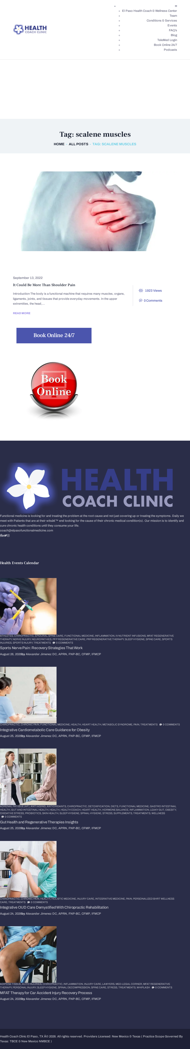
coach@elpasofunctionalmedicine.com (26, 530)
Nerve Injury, (22, 639)
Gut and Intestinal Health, (30, 809)
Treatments (46, 268)
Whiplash (143, 987)
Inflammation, (105, 635)
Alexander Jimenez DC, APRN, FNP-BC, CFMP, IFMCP (63, 654)
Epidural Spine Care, (49, 635)
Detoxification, (99, 806)
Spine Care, (154, 639)
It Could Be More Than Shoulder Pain (44, 285)
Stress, (108, 813)
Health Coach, (71, 809)
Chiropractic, (24, 635)
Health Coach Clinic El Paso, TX (21, 1036)
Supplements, (123, 813)
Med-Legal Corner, (129, 984)
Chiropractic (30, 261)
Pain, (136, 724)
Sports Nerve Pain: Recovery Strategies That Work (41, 648)
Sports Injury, (23, 642)
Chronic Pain (64, 261)
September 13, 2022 (28, 278)
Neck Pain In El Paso (152, 261)
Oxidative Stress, (12, 813)
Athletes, (7, 635)
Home (59, 144)
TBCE (14, 1041)
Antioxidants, (57, 806)
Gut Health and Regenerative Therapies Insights (39, 822)
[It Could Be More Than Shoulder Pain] (86, 211)
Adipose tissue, (11, 984)
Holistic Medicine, (64, 898)
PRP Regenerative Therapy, (105, 639)
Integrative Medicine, (110, 898)
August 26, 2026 (11, 654)
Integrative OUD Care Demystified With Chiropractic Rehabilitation (54, 907)
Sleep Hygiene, (135, 639)
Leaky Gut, (157, 809)
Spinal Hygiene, (91, 813)
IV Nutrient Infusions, (131, 635)
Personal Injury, (25, 987)
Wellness (158, 813)
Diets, (115, 806)
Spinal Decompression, (74, 987)
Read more (21, 313)
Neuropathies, (42, 639)
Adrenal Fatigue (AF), (15, 806)
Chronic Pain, (30, 724)
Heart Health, (92, 724)
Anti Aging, (39, 806)
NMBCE (44, 1041)
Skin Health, (51, 813)
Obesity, (171, 809)
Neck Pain (116, 261)
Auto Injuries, (32, 984)
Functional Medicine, (79, 635)
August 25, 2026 (11, 736)
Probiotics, (33, 813)
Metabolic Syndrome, (117, 724)
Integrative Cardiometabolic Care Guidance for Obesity (44, 730)
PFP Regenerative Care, (69, 639)
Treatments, (142, 813)
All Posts (78, 144)
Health (92, 261)
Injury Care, (86, 898)
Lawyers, (109, 984)
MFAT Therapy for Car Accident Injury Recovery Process (46, 993)
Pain (21, 268)
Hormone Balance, (116, 809)
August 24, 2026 (11, 913)
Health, (76, 724)
